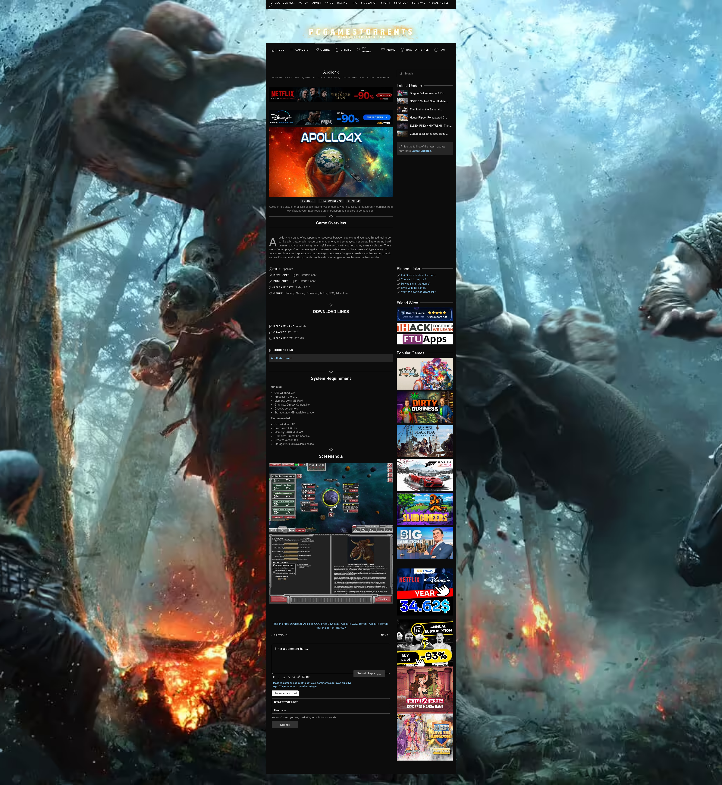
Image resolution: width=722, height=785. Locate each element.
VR (271, 6)
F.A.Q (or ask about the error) (418, 275)
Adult (316, 3)
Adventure (331, 77)
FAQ (442, 50)
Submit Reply (366, 673)
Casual (346, 77)
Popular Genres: (282, 3)
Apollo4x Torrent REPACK (331, 627)
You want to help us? (413, 279)
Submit (285, 724)
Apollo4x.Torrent (281, 358)
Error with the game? (413, 288)
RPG (354, 3)
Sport (385, 3)
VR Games (367, 50)
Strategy (401, 3)
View (425, 372)
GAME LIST (302, 50)
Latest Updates (421, 151)
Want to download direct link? (418, 292)
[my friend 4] (425, 339)
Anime (329, 3)
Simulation (369, 3)
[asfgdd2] (425, 689)
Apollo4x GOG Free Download (321, 623)
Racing (342, 3)
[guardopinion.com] (425, 314)
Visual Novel (439, 3)
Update (346, 50)
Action (304, 3)
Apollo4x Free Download (287, 623)
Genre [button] (325, 50)
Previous (280, 635)
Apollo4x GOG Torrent (354, 623)
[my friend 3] (425, 327)
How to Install (417, 50)
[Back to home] (361, 26)
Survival (418, 3)
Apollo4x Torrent (378, 623)
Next (385, 635)
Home (280, 50)
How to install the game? (416, 283)
